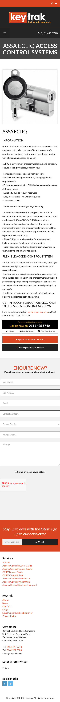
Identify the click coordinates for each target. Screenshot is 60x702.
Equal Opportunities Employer (17, 612)
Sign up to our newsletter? (31, 471)
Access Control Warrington (16, 581)
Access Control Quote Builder (17, 568)
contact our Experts (38, 311)
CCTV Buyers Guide (12, 572)
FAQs (5, 609)
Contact (6, 606)
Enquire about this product (30, 339)
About (5, 600)
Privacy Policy (9, 616)
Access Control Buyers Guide (17, 565)
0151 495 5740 (14, 647)
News (5, 603)
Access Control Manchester (16, 578)
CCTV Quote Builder (13, 575)
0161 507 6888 (14, 650)
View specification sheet (31, 347)
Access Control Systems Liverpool (19, 585)
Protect (6, 562)
